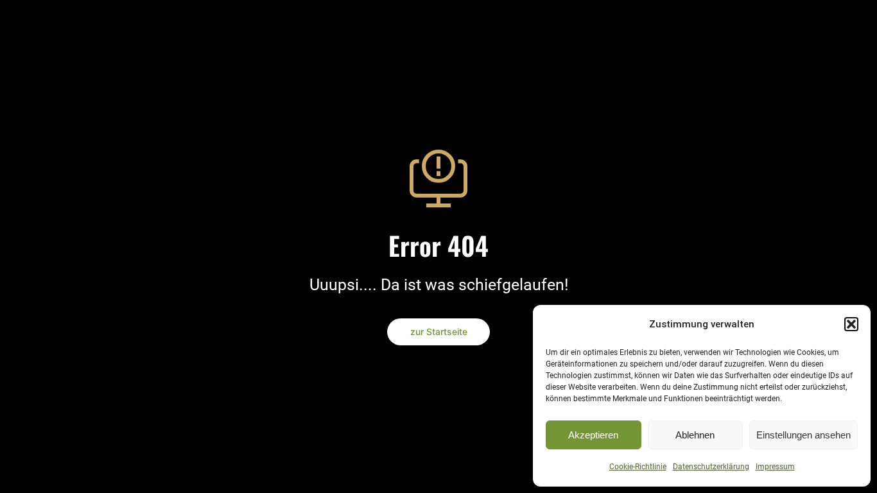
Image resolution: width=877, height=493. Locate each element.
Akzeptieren (593, 434)
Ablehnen (695, 434)
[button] (851, 324)
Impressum (775, 466)
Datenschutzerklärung (711, 466)
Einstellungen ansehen (803, 434)
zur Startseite (438, 331)
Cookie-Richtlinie (637, 466)
